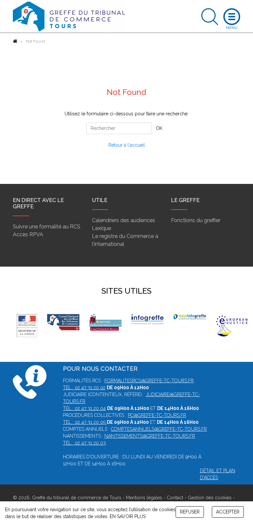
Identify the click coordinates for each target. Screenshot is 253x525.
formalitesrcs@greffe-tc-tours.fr (149, 380)
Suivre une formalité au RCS (46, 226)
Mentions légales (144, 497)
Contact (175, 497)
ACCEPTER (227, 511)
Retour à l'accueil (126, 145)
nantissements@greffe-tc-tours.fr (149, 436)
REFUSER (190, 511)
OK (159, 128)
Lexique (101, 228)
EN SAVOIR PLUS (128, 516)
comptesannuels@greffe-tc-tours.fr (159, 429)
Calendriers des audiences (123, 220)
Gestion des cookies (210, 497)
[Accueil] (15, 41)
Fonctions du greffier (195, 220)
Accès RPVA (28, 234)
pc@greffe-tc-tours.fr (157, 415)
